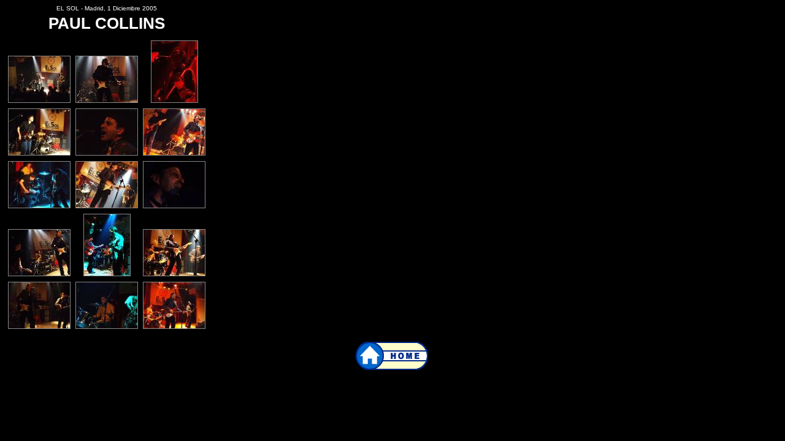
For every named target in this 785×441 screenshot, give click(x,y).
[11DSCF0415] (107, 274)
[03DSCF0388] (174, 100)
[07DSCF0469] (39, 206)
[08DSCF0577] (106, 206)
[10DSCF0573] (39, 274)
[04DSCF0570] (39, 153)
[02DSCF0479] (106, 100)
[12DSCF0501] (39, 326)
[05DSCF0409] (106, 153)
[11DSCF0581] (174, 274)
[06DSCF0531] (174, 153)
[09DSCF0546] (174, 206)
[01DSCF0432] (39, 100)
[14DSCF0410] (106, 326)
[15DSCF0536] (174, 326)
